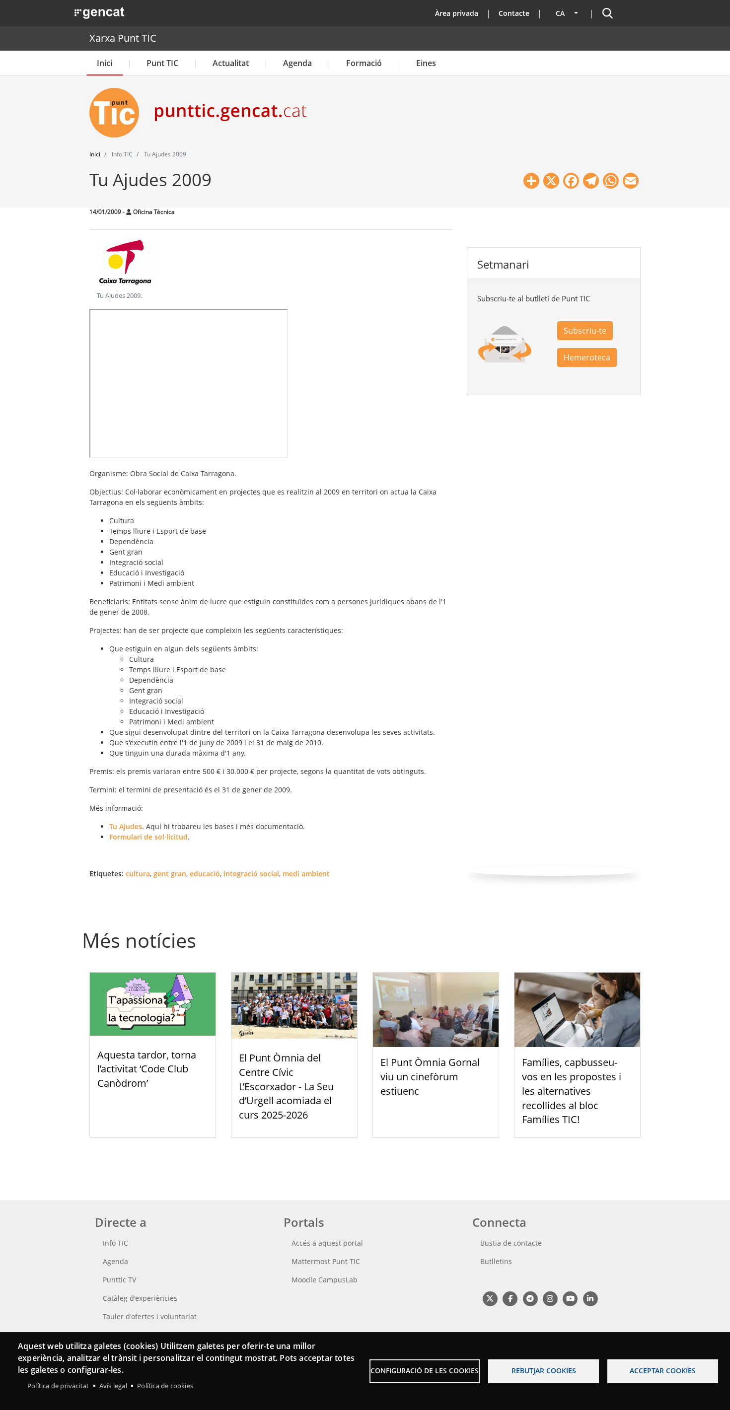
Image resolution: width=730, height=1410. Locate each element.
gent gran (169, 873)
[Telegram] (530, 1298)
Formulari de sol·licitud (148, 837)
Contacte (514, 13)
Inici (104, 63)
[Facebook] (510, 1298)
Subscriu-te (585, 330)
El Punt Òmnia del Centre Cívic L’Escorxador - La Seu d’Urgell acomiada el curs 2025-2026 (286, 1086)
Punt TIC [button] (162, 63)
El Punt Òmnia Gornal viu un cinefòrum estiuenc (430, 1077)
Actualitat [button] (231, 63)
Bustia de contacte (511, 1243)
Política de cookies (165, 1385)
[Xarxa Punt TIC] (118, 113)
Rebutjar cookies (543, 1370)
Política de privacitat (58, 1385)
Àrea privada (456, 13)
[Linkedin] (590, 1298)
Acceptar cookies (663, 1370)
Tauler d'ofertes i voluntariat (150, 1316)
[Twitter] (490, 1298)
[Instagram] (550, 1298)
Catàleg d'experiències (140, 1298)
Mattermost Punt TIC (326, 1261)
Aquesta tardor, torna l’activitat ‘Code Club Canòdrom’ (146, 1069)
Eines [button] (426, 63)
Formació (364, 63)
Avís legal (113, 1385)
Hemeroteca (587, 357)
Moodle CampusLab (325, 1279)
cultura (138, 873)
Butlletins (496, 1261)
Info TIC (115, 1243)
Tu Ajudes (125, 826)
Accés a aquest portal (327, 1243)
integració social (251, 873)
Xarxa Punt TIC (122, 38)
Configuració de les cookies (424, 1370)
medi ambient (306, 873)
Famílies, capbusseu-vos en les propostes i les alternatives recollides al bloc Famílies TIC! (571, 1091)
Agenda (297, 63)
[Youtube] (570, 1298)
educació (205, 873)
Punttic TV (119, 1279)
